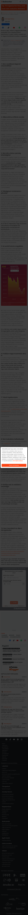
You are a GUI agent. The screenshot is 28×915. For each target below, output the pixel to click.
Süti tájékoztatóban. (18, 460)
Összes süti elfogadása (14, 465)
